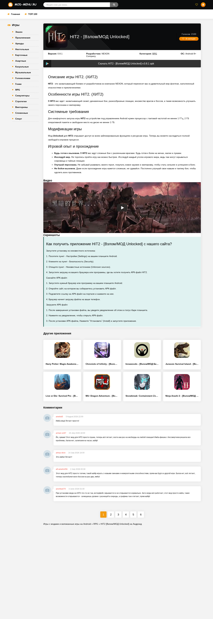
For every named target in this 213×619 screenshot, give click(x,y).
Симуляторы (22, 95)
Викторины (21, 107)
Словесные (21, 113)
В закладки (190, 39)
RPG (17, 90)
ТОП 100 (32, 14)
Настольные (22, 49)
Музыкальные (23, 72)
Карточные (21, 55)
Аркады (19, 43)
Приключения (22, 37)
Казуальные (22, 66)
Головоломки (22, 78)
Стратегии (21, 101)
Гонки (18, 84)
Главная (15, 14)
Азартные (20, 61)
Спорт (18, 118)
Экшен (18, 32)
